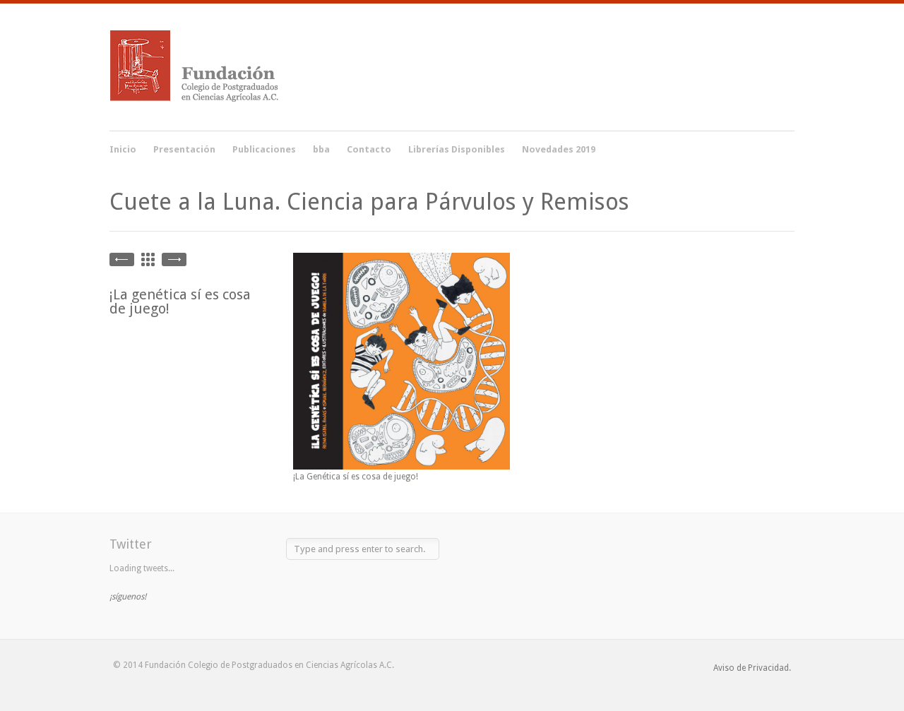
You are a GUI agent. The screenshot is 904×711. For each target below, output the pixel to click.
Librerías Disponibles (456, 149)
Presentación (184, 149)
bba (321, 149)
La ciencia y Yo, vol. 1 (174, 259)
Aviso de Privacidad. (752, 668)
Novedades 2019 (558, 149)
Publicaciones (264, 148)
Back (148, 259)
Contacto (369, 149)
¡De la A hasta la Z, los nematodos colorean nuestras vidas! (121, 259)
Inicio (122, 149)
